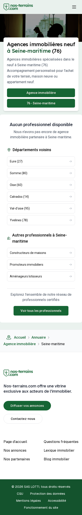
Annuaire (38, 337)
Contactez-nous (23, 418)
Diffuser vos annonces (27, 405)
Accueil (20, 337)
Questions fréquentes (61, 442)
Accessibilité (57, 500)
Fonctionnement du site (41, 507)
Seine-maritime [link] (53, 344)
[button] (74, 7)
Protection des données (47, 493)
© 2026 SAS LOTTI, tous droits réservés (41, 486)
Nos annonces (14, 450)
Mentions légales (28, 500)
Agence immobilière (19, 344)
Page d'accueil (15, 442)
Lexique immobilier (59, 450)
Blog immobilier (57, 459)
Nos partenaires (16, 459)
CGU (20, 493)
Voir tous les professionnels (41, 310)
